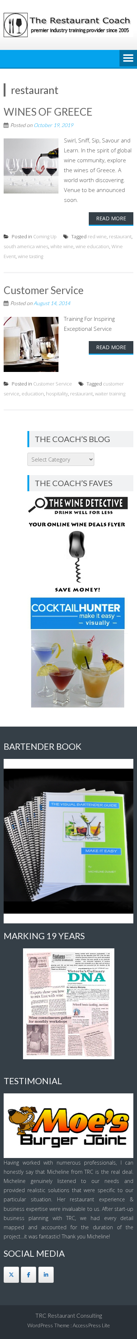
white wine (61, 246)
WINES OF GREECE (48, 111)
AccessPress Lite (91, 1325)
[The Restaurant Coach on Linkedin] (46, 1275)
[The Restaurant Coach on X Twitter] (11, 1275)
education (33, 393)
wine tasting (30, 256)
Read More (111, 218)
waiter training (110, 393)
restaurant (120, 236)
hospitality (57, 393)
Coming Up (45, 236)
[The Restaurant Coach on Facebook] (28, 1275)
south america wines (26, 246)
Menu (128, 59)
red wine (97, 236)
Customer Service (44, 290)
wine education (92, 246)
